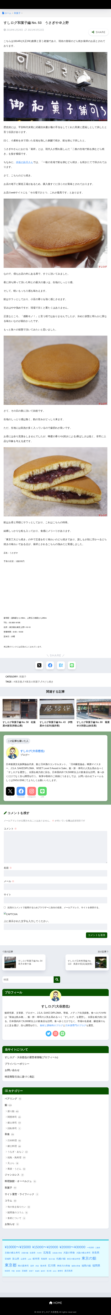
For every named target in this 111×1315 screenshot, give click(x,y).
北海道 (47, 1252)
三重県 (97, 1248)
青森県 (37, 1271)
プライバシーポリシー (17, 1063)
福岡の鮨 (86, 1265)
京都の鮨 (24, 1253)
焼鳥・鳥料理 (16, 1157)
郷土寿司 (14, 1122)
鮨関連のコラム (17, 1212)
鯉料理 (54, 1271)
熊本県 (43, 1266)
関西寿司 (14, 1117)
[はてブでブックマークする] (61, 665)
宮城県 (8, 1259)
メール (9, 881)
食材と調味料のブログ (51, 1025)
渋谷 (37, 1266)
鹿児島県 (68, 1271)
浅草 (32, 1266)
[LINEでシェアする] (72, 665)
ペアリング (13, 1098)
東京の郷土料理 (73, 1259)
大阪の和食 (69, 1252)
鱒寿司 (60, 1271)
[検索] (57, 979)
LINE (42, 797)
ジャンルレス (14, 1174)
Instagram (32, 797)
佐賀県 (32, 1253)
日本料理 (14, 1140)
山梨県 (29, 1259)
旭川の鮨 (52, 1259)
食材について (16, 1218)
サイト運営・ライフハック (21, 1194)
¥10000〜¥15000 (18, 1247)
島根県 (44, 1259)
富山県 (15, 1258)
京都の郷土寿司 (12, 1252)
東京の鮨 (89, 1258)
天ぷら (13, 1163)
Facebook (21, 797)
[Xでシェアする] (39, 665)
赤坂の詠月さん (24, 162)
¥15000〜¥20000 (45, 1247)
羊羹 (13, 1271)
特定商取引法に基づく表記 (19, 1076)
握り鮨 (13, 1111)
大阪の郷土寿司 (83, 1253)
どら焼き (48, 681)
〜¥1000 (90, 1247)
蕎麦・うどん (16, 1169)
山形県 (23, 1259)
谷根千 (31, 1271)
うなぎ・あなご (17, 1152)
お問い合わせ (12, 1070)
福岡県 (96, 1265)
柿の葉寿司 (23, 1265)
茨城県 (24, 1271)
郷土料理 (14, 1146)
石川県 (52, 1265)
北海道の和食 (57, 1253)
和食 (9, 1134)
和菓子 (22, 676)
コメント (10, 828)
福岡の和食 (76, 1266)
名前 (8, 868)
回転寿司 (14, 1128)
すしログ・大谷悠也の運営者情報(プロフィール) (31, 1057)
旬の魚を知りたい (19, 1207)
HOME (57, 1303)
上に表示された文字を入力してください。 (27, 921)
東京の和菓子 (33, 681)
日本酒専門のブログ (75, 1025)
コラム (10, 1200)
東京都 (18, 681)
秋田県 (7, 1271)
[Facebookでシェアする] (50, 665)
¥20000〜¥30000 (72, 1247)
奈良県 (95, 1252)
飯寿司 (43, 1271)
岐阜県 (36, 1258)
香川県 (49, 1271)
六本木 (39, 1253)
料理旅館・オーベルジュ (20, 1181)
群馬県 (18, 1271)
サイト (7, 894)
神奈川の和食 (63, 1266)
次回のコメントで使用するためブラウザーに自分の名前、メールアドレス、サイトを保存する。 (54, 907)
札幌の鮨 (61, 1258)
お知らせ (11, 1224)
